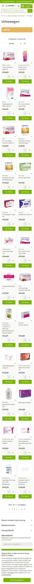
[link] (9, 509)
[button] (17, 29)
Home (3, 16)
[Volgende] (24, 509)
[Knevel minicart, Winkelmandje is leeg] (22, 6)
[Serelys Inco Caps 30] (25, 203)
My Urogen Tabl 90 (25, 402)
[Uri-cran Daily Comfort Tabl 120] (25, 277)
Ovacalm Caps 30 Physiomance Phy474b (24, 482)
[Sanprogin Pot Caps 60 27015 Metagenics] (9, 469)
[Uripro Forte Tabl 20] (25, 356)
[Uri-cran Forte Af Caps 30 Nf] (25, 240)
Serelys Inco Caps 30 (25, 214)
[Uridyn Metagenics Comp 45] (9, 356)
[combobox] (15, 11)
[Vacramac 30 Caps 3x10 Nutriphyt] (25, 130)
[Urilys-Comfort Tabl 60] (9, 430)
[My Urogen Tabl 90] (25, 393)
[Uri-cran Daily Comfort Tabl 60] (9, 130)
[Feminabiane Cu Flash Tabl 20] (9, 93)
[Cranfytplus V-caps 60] (9, 203)
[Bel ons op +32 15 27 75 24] (19, 6)
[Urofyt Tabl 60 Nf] (25, 167)
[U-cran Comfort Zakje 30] (9, 56)
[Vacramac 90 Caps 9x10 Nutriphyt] (9, 167)
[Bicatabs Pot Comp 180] (9, 393)
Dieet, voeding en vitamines (16, 16)
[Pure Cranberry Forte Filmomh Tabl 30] (25, 430)
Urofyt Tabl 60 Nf (24, 178)
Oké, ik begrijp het (17, 580)
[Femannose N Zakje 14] (9, 277)
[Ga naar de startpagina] (11, 6)
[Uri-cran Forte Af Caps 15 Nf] (25, 93)
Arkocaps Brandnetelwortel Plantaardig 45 (8, 331)
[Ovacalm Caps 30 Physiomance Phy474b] (25, 469)
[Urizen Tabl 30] (25, 314)
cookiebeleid (6, 575)
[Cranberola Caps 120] (9, 240)
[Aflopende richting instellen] (25, 43)
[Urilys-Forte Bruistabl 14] (25, 56)
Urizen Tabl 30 (23, 325)
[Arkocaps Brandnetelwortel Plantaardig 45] (9, 314)
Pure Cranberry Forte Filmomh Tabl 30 (25, 443)
